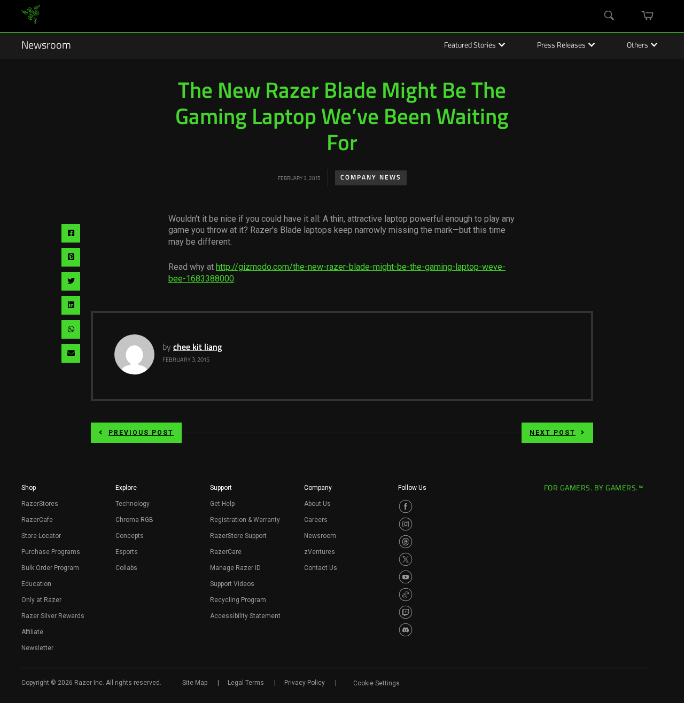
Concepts (129, 536)
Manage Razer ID (235, 568)
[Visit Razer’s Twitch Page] (405, 612)
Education (36, 584)
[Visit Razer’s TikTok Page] (405, 594)
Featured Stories (470, 46)
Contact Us (320, 568)
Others (637, 46)
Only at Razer (41, 600)
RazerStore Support (238, 536)
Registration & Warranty (245, 520)
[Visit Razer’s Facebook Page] (405, 506)
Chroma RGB (134, 520)
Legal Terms (246, 682)
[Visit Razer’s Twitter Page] (405, 559)
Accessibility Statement (245, 616)
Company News (370, 178)
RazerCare (226, 552)
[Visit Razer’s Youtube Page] (405, 576)
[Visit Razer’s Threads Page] (405, 541)
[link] (30, 16)
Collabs (126, 568)
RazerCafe (37, 520)
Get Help (222, 503)
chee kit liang (197, 347)
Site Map (194, 682)
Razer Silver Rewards (52, 616)
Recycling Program (238, 600)
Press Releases (561, 46)
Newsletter (37, 648)
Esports (126, 552)
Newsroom (46, 46)
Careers (316, 520)
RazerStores (39, 503)
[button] (28, 491)
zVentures (319, 552)
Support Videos (232, 584)
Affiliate (32, 632)
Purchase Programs (50, 552)
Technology (132, 503)
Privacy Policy (304, 682)
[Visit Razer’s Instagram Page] (405, 524)
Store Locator (41, 536)
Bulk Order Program (50, 568)
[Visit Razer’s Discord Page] (405, 629)
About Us (317, 503)
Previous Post (141, 432)
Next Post (553, 432)
